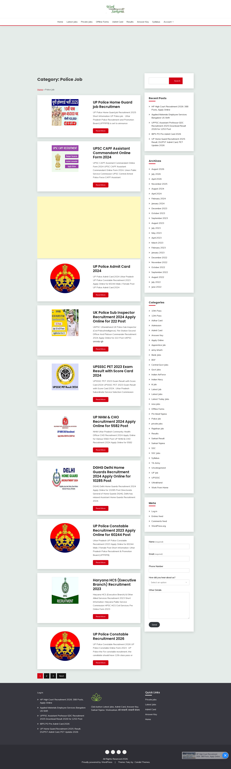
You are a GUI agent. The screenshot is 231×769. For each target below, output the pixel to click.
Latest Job (156, 389)
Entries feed (157, 516)
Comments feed (159, 521)
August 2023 (157, 223)
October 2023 (158, 213)
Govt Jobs (156, 369)
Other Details (155, 590)
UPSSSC (155, 477)
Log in (154, 511)
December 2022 (159, 257)
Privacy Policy (107, 752)
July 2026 (156, 174)
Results (130, 21)
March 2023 (157, 242)
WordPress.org (158, 526)
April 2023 (156, 237)
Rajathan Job (157, 428)
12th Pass (156, 315)
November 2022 (159, 262)
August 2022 (157, 277)
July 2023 (156, 228)
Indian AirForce (158, 374)
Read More (100, 131)
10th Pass (156, 310)
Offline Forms (102, 21)
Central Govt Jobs (159, 364)
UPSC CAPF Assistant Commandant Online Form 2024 (111, 153)
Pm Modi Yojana (159, 414)
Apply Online (157, 340)
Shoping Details (113, 752)
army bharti (156, 350)
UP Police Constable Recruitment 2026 (110, 636)
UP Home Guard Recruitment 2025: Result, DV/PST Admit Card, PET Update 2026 (168, 142)
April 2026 (156, 179)
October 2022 (158, 267)
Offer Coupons (119, 752)
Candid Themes (142, 762)
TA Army (155, 463)
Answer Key (143, 21)
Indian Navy (157, 379)
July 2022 (156, 282)
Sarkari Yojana (158, 443)
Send (154, 624)
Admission (156, 325)
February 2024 (158, 198)
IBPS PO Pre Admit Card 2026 (166, 134)
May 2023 (156, 233)
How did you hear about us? (162, 577)
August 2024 (157, 188)
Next (61, 676)
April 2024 (156, 193)
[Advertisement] (115, 45)
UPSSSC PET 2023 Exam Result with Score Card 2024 (113, 371)
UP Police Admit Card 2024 (111, 268)
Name (156, 541)
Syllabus (156, 21)
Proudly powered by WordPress (97, 762)
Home (60, 21)
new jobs (155, 404)
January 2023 (158, 252)
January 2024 (158, 203)
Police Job (156, 418)
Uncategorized (158, 467)
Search (177, 81)
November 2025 (159, 184)
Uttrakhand (156, 482)
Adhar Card (156, 320)
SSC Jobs (155, 453)
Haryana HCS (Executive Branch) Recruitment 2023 (114, 584)
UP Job (154, 472)
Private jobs (151, 699)
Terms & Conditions (124, 752)
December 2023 (159, 208)
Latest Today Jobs (160, 399)
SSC (153, 448)
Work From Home (159, 487)
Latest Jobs (72, 21)
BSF (153, 359)
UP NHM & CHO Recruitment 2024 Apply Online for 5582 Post (114, 421)
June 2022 (156, 287)
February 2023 (158, 247)
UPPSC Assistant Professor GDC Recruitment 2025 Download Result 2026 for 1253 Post (168, 125)
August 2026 (157, 169)
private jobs (87, 21)
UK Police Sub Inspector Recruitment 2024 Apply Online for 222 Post (114, 317)
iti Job (154, 384)
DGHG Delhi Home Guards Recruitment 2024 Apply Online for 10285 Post (112, 474)
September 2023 (159, 218)
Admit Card (117, 21)
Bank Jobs (156, 355)
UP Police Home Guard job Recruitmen (112, 104)
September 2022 (159, 272)
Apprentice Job (158, 345)
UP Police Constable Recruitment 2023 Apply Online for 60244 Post (114, 530)
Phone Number (156, 566)
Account (168, 21)
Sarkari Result (158, 438)
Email (156, 554)
